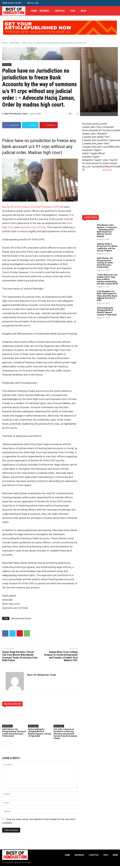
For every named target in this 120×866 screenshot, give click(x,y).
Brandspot (15, 42)
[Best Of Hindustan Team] (15, 681)
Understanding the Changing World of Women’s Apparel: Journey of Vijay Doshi (39, 732)
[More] (62, 125)
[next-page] (9, 745)
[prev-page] (4, 745)
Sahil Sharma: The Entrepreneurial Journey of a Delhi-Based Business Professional (14, 732)
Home (5, 42)
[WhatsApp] (27, 633)
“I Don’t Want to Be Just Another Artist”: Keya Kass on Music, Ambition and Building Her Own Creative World (107, 279)
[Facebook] (106, 11)
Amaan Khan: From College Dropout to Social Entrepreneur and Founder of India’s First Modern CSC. (61, 656)
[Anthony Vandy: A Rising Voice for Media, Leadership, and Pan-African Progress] (88, 247)
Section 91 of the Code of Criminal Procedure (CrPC (31, 206)
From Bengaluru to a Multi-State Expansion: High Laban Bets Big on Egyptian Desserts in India (107, 295)
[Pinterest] (20, 633)
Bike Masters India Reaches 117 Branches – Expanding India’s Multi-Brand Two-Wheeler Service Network (107, 230)
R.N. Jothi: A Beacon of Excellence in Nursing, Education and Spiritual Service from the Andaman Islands (65, 733)
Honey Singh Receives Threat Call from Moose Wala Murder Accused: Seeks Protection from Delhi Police (19, 656)
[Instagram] (111, 11)
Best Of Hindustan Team (16, 113)
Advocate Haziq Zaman (21, 618)
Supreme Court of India (33, 227)
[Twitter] (116, 11)
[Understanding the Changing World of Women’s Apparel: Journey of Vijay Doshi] (40, 718)
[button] (115, 3)
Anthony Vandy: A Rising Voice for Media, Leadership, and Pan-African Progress (107, 247)
